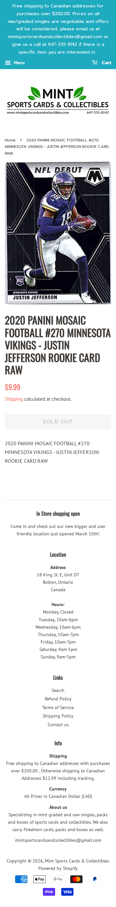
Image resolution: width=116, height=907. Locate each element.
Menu (19, 63)
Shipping (14, 399)
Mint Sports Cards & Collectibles (77, 861)
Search (58, 690)
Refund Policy (58, 699)
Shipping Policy (58, 716)
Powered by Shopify (58, 868)
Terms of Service (58, 707)
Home (10, 140)
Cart (105, 62)
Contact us (58, 724)
